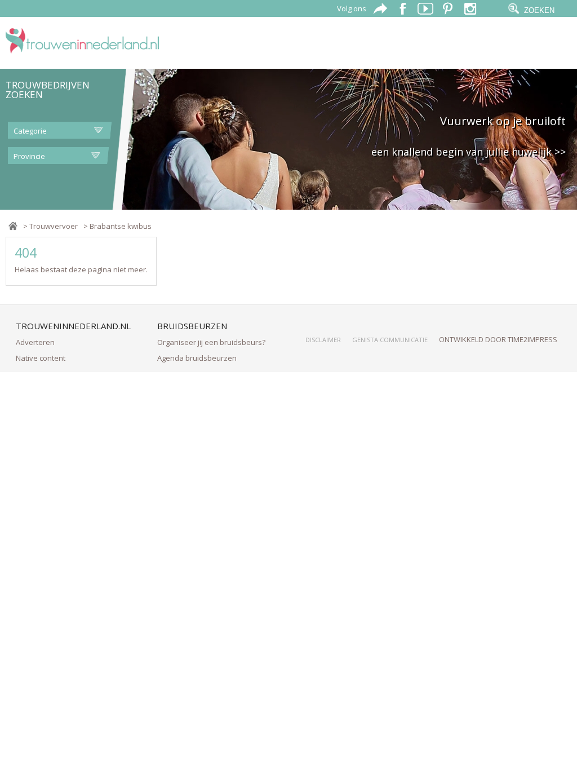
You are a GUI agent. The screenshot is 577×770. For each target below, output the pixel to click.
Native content (40, 358)
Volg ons (351, 8)
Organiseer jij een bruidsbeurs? (211, 342)
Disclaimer (323, 339)
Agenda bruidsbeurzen (197, 358)
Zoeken (539, 10)
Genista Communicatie (390, 339)
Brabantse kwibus (121, 226)
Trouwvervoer (53, 226)
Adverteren (35, 342)
